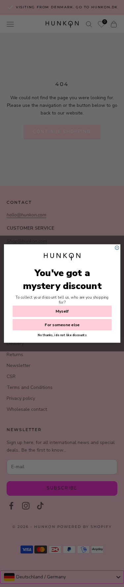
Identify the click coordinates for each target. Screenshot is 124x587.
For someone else (62, 325)
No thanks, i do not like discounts (61, 335)
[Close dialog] (117, 248)
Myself (62, 311)
